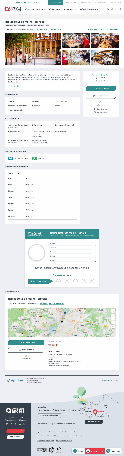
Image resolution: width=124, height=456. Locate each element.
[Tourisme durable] (112, 10)
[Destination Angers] (13, 8)
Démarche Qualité (57, 432)
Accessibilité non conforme (45, 440)
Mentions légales (68, 436)
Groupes (52, 424)
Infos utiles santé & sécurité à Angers (49, 436)
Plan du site (79, 436)
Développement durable (72, 432)
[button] (108, 9)
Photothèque (42, 424)
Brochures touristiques (66, 424)
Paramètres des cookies (64, 440)
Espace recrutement (43, 432)
